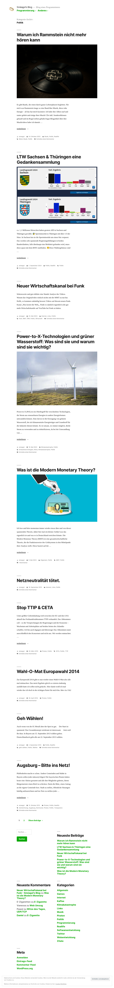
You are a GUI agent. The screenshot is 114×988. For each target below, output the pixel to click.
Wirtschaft (38, 318)
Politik (51, 136)
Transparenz (58, 808)
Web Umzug (36, 905)
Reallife (56, 136)
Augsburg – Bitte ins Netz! (43, 765)
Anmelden (22, 957)
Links (49, 316)
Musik (46, 136)
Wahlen (35, 747)
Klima (36, 449)
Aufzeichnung (23, 808)
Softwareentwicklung (68, 930)
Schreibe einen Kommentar (45, 139)
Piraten (44, 651)
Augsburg (32, 808)
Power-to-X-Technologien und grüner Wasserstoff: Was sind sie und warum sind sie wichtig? (55, 342)
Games (61, 894)
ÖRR (28, 318)
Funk (20, 318)
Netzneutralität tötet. (38, 580)
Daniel (20, 915)
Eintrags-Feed (24, 961)
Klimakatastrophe (47, 447)
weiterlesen (21, 128)
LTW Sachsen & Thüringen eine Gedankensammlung (49, 159)
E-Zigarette (40, 901)
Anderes (42, 10)
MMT (24, 318)
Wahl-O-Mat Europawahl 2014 (48, 671)
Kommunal (39, 808)
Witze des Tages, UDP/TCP (31, 910)
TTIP (66, 651)
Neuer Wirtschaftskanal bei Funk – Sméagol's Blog (31, 891)
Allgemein (44, 560)
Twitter (61, 933)
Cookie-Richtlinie (60, 984)
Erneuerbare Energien (26, 449)
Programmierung (25, 10)
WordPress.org (25, 968)
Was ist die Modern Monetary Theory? (56, 470)
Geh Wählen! (30, 718)
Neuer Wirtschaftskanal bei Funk (50, 286)
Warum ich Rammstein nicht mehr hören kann (51, 37)
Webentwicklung (66, 937)
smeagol (21, 136)
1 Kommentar (23, 563)
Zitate (60, 941)
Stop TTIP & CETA (35, 607)
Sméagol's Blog (24, 7)
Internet (44, 316)
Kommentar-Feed (26, 964)
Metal (21, 139)
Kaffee (60, 901)
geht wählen (23, 747)
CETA (57, 651)
